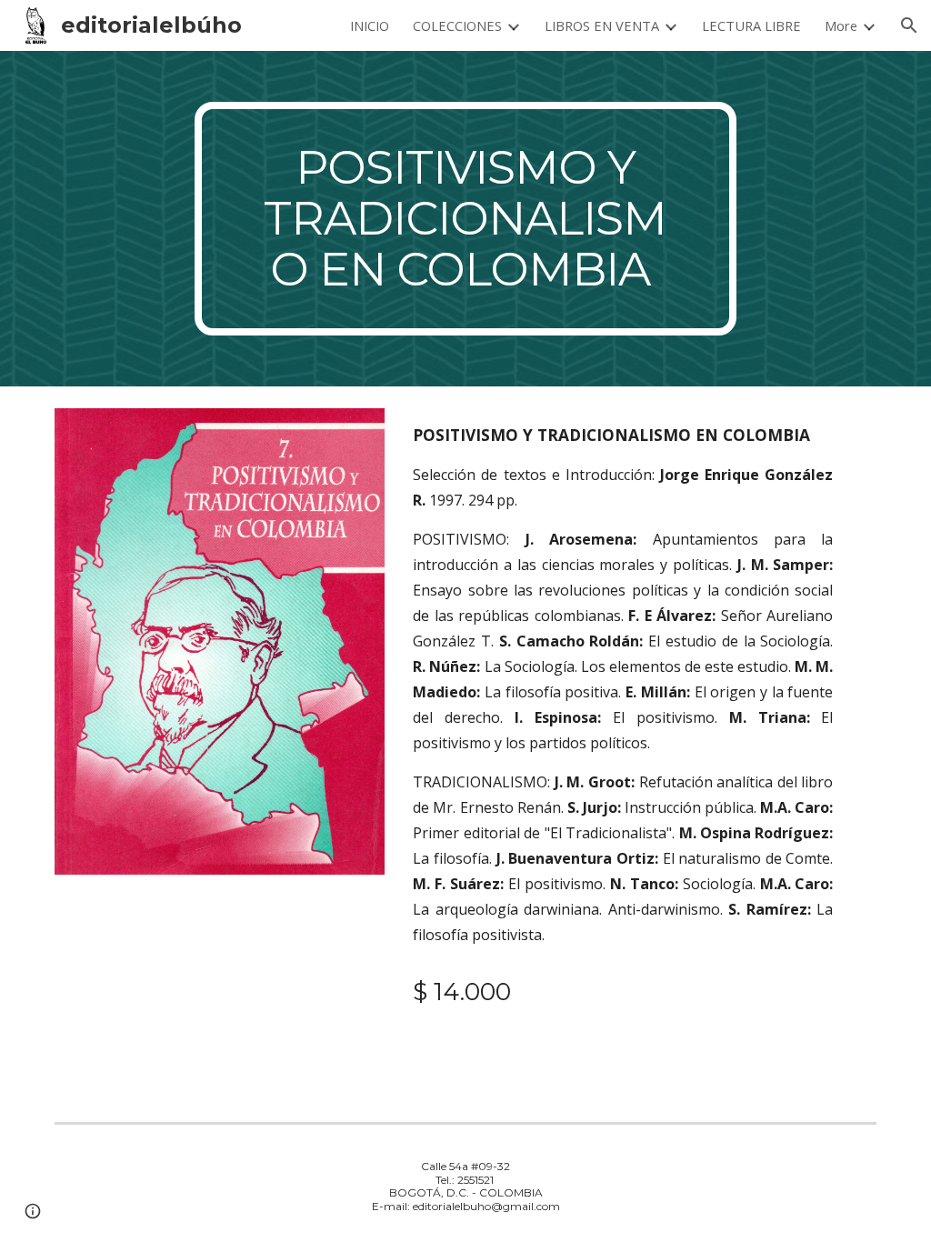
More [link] (841, 25)
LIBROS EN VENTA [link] (602, 25)
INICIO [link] (369, 25)
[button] (909, 25)
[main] (465, 219)
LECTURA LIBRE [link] (751, 25)
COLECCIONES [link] (457, 25)
